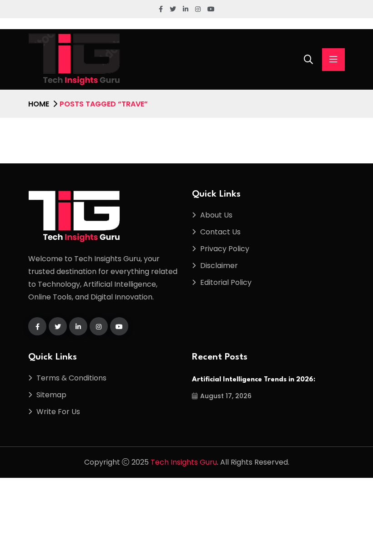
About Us (216, 215)
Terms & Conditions (71, 378)
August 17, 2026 (226, 395)
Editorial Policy (226, 282)
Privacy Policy (224, 248)
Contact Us (220, 232)
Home (38, 104)
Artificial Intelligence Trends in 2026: (253, 379)
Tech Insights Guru (184, 462)
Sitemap (51, 395)
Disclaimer (219, 265)
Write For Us (58, 411)
